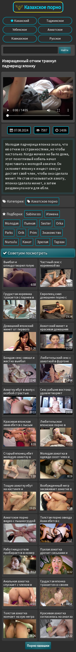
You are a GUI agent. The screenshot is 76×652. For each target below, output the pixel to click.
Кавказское (19, 38)
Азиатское (55, 29)
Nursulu (11, 242)
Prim (33, 232)
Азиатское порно (44, 201)
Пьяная (29, 223)
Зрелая (42, 242)
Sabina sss (33, 214)
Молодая (12, 223)
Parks (9, 232)
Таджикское (55, 21)
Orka (59, 223)
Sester (46, 223)
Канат (27, 242)
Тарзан (59, 242)
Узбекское (20, 29)
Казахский (21, 21)
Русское (55, 38)
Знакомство (51, 232)
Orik (21, 232)
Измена (52, 214)
